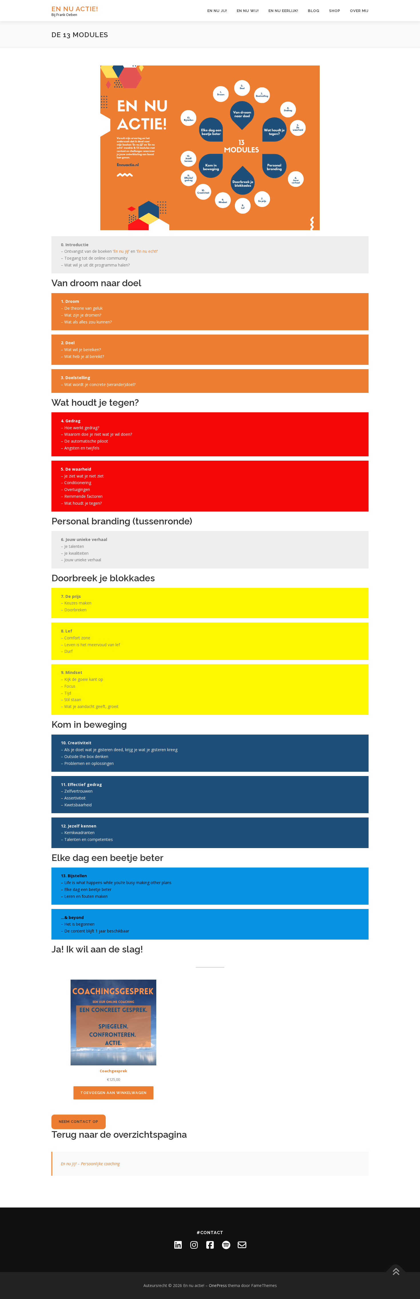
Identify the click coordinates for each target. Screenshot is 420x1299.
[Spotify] (226, 1245)
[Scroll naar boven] (396, 1272)
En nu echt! (147, 251)
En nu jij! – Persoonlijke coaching (90, 1163)
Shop (334, 11)
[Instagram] (194, 1245)
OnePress (218, 1285)
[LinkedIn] (178, 1245)
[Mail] (242, 1245)
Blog (313, 11)
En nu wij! (248, 11)
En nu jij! (217, 11)
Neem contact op (78, 1121)
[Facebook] (210, 1245)
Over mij (359, 11)
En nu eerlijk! (283, 11)
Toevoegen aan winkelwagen (113, 1093)
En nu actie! (74, 9)
